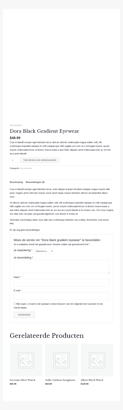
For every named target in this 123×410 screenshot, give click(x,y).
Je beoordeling (23, 257)
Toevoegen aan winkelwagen (39, 160)
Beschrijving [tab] (16, 182)
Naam (17, 277)
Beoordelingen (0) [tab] (35, 182)
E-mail (17, 290)
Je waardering (23, 250)
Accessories (16, 125)
